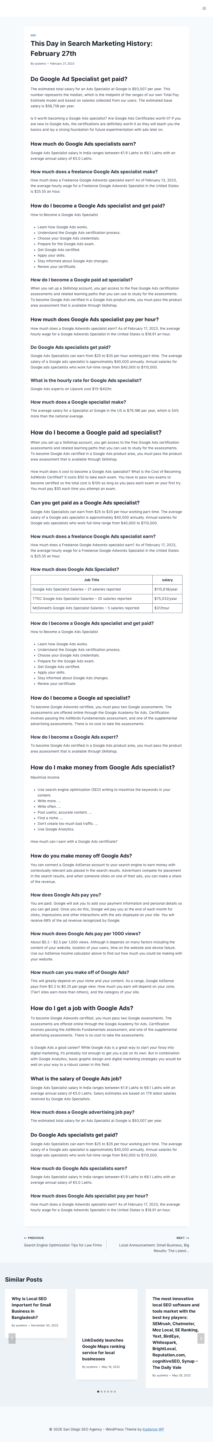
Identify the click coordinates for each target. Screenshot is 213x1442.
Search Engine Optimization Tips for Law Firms (63, 1241)
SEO (33, 35)
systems (40, 63)
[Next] (200, 1338)
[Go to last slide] (12, 1338)
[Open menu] (204, 8)
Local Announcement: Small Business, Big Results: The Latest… (154, 1244)
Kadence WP (153, 1429)
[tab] (98, 1392)
